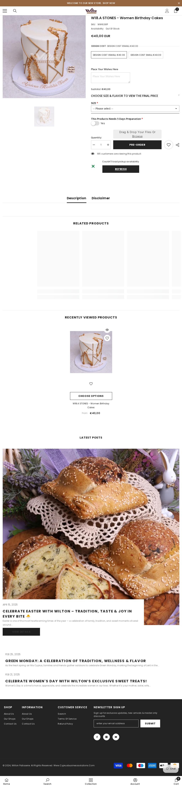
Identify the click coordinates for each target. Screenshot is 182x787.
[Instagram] (106, 737)
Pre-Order (137, 145)
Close (179, 3)
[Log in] (167, 11)
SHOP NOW (109, 3)
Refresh (121, 169)
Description (76, 198)
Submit (150, 723)
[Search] (15, 11)
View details (21, 632)
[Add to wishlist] (168, 144)
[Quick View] (107, 330)
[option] (44, 56)
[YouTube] (116, 737)
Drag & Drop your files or (137, 134)
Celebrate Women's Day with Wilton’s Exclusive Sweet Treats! (76, 681)
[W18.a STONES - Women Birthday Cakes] (91, 352)
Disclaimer (101, 198)
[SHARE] (176, 145)
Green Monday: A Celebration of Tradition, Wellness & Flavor (75, 660)
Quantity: (96, 137)
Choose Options (91, 396)
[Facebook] (97, 737)
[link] (25, 291)
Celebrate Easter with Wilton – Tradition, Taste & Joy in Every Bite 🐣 (67, 614)
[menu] (5, 11)
